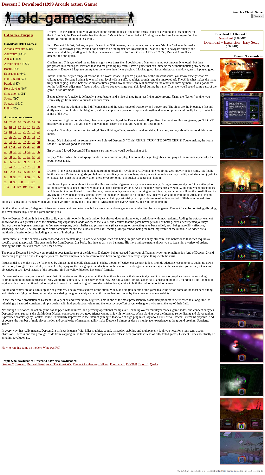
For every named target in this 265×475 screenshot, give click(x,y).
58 (10, 157)
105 (18, 186)
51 (14, 152)
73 (5, 167)
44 (19, 147)
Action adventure (14, 48)
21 (24, 132)
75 (14, 167)
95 (33, 177)
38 (28, 142)
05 (24, 122)
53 (24, 152)
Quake (154, 364)
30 (28, 137)
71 (33, 162)
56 (38, 152)
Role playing (12, 88)
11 (14, 127)
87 (33, 171)
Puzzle (8, 83)
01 (5, 122)
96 (38, 177)
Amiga (8, 58)
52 (19, 152)
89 (5, 177)
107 (31, 186)
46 (28, 147)
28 (19, 137)
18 (10, 132)
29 (24, 137)
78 (28, 167)
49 (5, 152)
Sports (8, 98)
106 (25, 186)
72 (38, 162)
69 (24, 162)
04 (19, 122)
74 (10, 167)
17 (5, 132)
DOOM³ (131, 364)
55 (33, 152)
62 (28, 157)
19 (14, 132)
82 (10, 171)
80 (38, 167)
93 (24, 177)
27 (14, 137)
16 (38, 127)
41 (5, 147)
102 (32, 182)
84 (19, 171)
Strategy (9, 103)
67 (14, 162)
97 (5, 182)
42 (10, 147)
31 (33, 137)
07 (33, 122)
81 (5, 171)
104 (12, 186)
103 (6, 186)
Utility (8, 108)
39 (33, 142)
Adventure (10, 53)
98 (10, 182)
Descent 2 (8, 364)
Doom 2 (143, 364)
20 (19, 132)
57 (5, 157)
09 (5, 127)
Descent (20, 364)
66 (10, 162)
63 (33, 157)
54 (28, 152)
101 (26, 182)
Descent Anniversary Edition (90, 364)
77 (24, 167)
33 (5, 142)
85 (24, 171)
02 (10, 122)
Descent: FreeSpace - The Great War (49, 364)
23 (33, 132)
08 (38, 122)
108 (37, 186)
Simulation (10, 93)
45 (24, 147)
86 (28, 171)
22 (28, 132)
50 (10, 152)
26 (10, 137)
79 (33, 167)
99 (14, 182)
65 (5, 162)
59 (14, 157)
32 (38, 137)
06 (28, 122)
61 (24, 157)
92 (19, 177)
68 (19, 162)
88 (38, 171)
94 (28, 177)
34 (10, 142)
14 (28, 127)
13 (24, 127)
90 (10, 177)
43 (14, 147)
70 (28, 162)
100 (20, 182)
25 (5, 137)
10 (10, 127)
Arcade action (12, 63)
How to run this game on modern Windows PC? (31, 347)
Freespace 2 (117, 364)
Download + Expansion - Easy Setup (232, 42)
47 (33, 147)
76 (19, 167)
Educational (11, 73)
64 (38, 157)
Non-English (12, 78)
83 (14, 171)
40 (38, 142)
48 (38, 147)
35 (14, 142)
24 (38, 132)
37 (24, 142)
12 (19, 127)
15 (33, 127)
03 (14, 122)
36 (19, 142)
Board (8, 68)
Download (225, 38)
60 (19, 157)
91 (14, 177)
